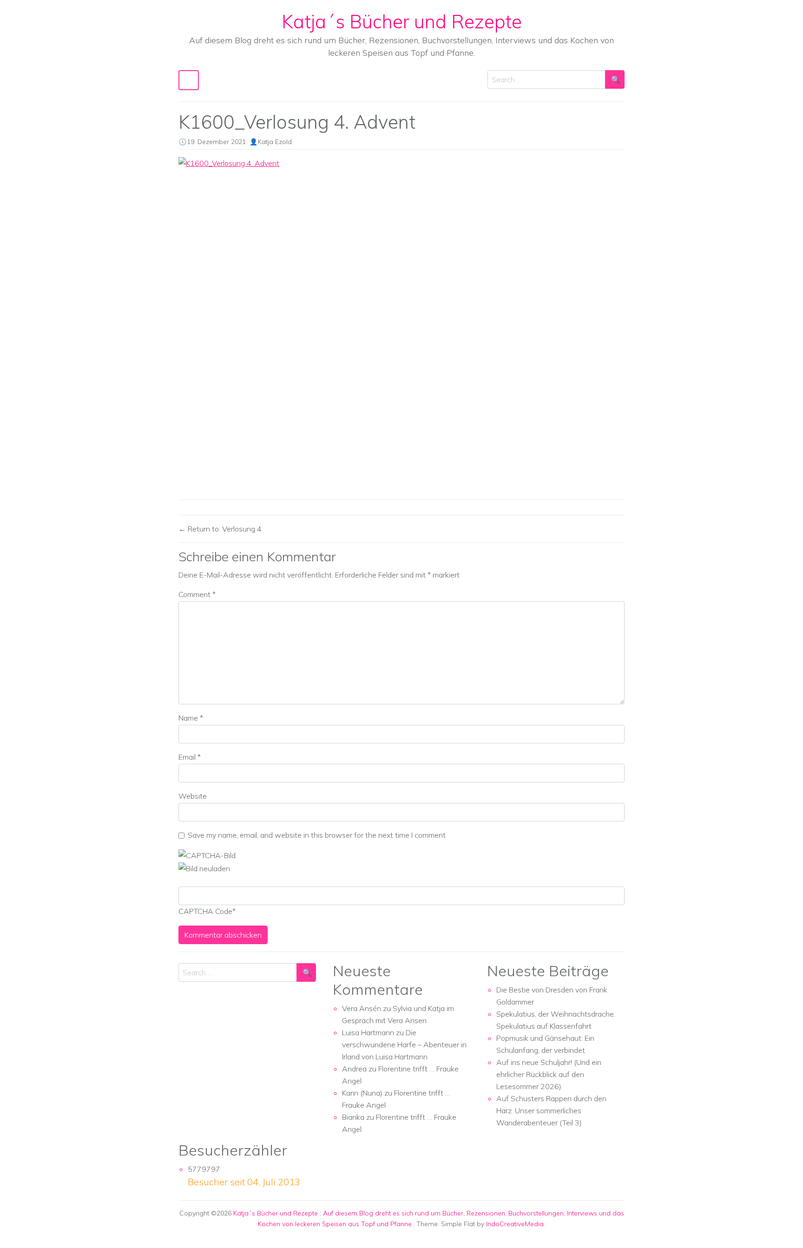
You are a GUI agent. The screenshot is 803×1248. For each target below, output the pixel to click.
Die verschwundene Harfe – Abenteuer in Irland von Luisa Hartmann (404, 1044)
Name (190, 718)
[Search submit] (615, 79)
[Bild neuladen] (204, 867)
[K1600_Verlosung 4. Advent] (401, 324)
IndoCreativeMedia (515, 1224)
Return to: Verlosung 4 (224, 528)
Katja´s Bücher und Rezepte (402, 21)
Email (189, 757)
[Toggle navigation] (188, 80)
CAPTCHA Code (205, 911)
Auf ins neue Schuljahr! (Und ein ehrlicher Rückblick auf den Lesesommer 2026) (548, 1074)
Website (192, 796)
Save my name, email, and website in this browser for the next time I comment (317, 835)
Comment (197, 594)
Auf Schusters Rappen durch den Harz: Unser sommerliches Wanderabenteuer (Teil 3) (551, 1110)
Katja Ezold (275, 142)
